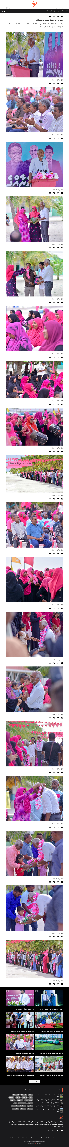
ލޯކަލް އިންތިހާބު (15, 1109)
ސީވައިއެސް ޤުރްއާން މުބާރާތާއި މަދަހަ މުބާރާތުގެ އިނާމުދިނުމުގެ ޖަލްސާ (50, 1009)
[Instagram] (53, 1130)
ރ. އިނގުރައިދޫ (20, 1100)
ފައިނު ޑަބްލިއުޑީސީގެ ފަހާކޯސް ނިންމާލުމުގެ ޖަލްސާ (24, 1009)
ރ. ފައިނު (30, 1094)
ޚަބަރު (63, 11)
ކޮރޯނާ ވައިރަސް (23, 1094)
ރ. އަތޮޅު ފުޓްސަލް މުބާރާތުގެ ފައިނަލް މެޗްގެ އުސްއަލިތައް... (51, 1053)
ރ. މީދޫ (30, 1097)
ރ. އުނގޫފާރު (24, 1097)
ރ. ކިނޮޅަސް (11, 1097)
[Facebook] (62, 16)
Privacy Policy (35, 1137)
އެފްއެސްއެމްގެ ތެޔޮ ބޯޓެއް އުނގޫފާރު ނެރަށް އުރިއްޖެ (50, 1103)
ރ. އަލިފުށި (30, 1103)
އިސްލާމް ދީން (30, 1106)
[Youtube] (48, 1130)
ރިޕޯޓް (55, 11)
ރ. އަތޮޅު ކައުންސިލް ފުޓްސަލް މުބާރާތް (18, 1106)
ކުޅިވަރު (59, 11)
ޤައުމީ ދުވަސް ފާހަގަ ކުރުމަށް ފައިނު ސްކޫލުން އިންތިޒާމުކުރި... (51, 1076)
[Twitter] (58, 16)
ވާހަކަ (47, 11)
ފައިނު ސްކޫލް (30, 1109)
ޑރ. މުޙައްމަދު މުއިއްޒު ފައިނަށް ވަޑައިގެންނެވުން (25, 1053)
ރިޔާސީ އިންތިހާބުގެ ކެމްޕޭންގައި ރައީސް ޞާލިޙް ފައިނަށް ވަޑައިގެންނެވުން (20, 1076)
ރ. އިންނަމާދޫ (23, 1109)
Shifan (39, 1143)
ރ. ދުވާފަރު (18, 1097)
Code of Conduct (45, 1137)
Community (56, 1137)
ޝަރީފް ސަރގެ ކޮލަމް (22, 1103)
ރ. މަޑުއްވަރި (13, 1100)
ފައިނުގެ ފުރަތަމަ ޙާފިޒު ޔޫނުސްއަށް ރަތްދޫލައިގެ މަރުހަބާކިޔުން (22, 1031)
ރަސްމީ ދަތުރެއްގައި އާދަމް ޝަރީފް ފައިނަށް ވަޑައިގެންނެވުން (52, 1031)
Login (9, 8)
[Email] (50, 16)
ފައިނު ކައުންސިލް (16, 1094)
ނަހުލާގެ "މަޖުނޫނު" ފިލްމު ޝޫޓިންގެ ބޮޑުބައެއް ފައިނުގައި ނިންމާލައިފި (47, 1106)
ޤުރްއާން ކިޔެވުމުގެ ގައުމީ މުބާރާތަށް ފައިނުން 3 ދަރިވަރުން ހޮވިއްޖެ (48, 1100)
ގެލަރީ (51, 11)
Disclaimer (13, 1137)
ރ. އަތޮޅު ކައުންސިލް (28, 1100)
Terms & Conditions (23, 1137)
